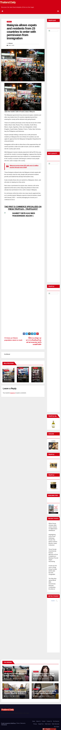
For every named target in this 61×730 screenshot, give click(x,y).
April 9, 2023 (8, 678)
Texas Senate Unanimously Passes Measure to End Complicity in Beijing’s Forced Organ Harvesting (15, 694)
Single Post (41, 724)
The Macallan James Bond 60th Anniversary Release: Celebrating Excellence (52, 584)
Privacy (35, 724)
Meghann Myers (18, 678)
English (48, 729)
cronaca (9, 21)
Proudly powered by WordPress (8, 723)
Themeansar (4, 724)
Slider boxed (48, 724)
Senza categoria (8, 671)
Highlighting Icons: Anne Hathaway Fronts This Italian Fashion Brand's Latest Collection (53, 540)
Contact (43, 721)
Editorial (10, 43)
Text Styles (56, 726)
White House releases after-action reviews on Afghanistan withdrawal (53, 527)
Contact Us (49, 721)
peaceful (36, 671)
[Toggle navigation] (58, 11)
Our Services (56, 721)
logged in (12, 393)
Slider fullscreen (55, 724)
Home (33, 721)
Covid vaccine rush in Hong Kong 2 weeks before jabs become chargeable (44, 693)
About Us (38, 721)
